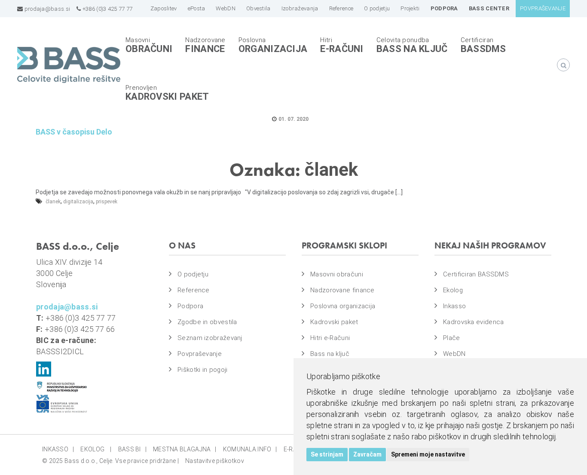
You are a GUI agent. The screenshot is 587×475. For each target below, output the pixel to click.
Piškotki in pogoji (202, 370)
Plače (451, 338)
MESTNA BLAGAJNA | (185, 449)
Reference (193, 290)
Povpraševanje (199, 354)
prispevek (106, 202)
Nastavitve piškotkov (214, 460)
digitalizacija (78, 202)
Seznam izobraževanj (209, 338)
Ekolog (453, 290)
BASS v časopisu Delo (74, 131)
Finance (205, 48)
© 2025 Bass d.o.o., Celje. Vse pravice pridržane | (110, 460)
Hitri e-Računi (330, 338)
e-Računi (341, 48)
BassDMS (483, 48)
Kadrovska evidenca (473, 322)
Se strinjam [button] (327, 454)
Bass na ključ (412, 48)
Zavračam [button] (367, 454)
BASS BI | (132, 449)
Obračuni (148, 48)
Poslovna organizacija (342, 306)
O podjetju (192, 274)
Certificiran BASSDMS (476, 274)
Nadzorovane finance (342, 290)
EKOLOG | (95, 449)
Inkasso (454, 306)
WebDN (454, 354)
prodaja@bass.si (46, 9)
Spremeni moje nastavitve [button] (428, 454)
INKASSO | (58, 449)
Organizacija (273, 48)
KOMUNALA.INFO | (250, 449)
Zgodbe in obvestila (207, 322)
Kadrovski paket (167, 96)
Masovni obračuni (336, 274)
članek (53, 202)
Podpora (190, 306)
